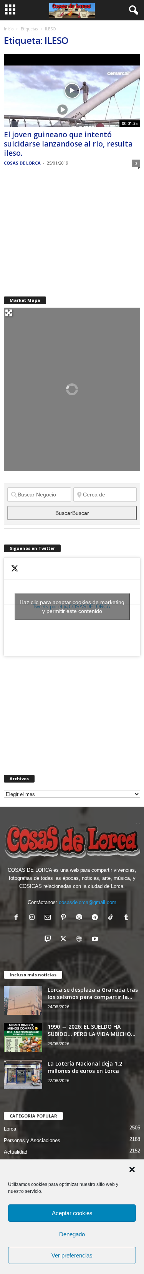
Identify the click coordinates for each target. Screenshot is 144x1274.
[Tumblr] (127, 918)
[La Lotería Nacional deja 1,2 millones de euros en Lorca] (23, 1074)
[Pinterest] (65, 918)
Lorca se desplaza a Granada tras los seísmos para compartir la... (93, 993)
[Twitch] (49, 940)
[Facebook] (18, 918)
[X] (65, 940)
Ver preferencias (72, 1255)
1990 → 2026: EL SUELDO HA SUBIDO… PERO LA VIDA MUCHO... (92, 1030)
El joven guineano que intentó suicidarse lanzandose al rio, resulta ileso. (68, 144)
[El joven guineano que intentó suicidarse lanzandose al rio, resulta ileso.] (72, 90)
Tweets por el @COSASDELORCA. (72, 606)
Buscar (72, 513)
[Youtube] (96, 940)
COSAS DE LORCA (22, 163)
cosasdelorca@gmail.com (87, 902)
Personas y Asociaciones (32, 1140)
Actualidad (15, 1152)
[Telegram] (96, 918)
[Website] (81, 940)
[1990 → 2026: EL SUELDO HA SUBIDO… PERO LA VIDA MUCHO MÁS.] (23, 1037)
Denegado (72, 1234)
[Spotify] (81, 918)
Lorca (10, 1129)
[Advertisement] (61, 232)
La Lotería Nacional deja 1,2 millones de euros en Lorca (85, 1067)
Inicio (8, 29)
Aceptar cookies (72, 1213)
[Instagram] (33, 918)
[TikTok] (112, 918)
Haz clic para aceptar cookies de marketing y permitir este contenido (72, 606)
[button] (132, 1169)
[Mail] (49, 918)
